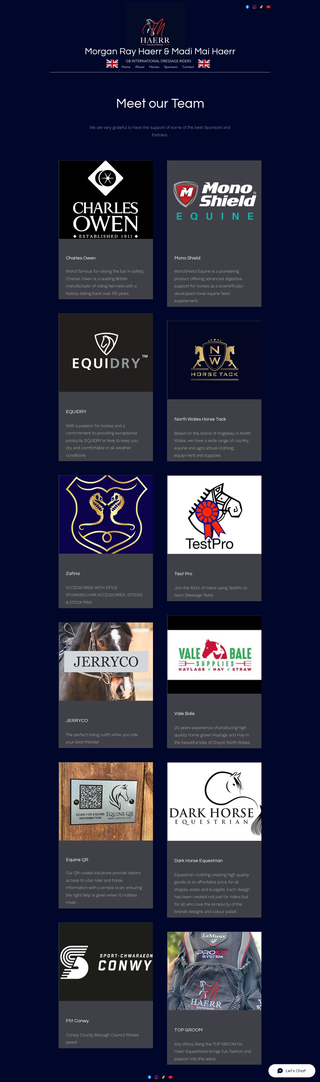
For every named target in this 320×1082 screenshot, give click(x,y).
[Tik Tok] (261, 6)
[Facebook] (247, 6)
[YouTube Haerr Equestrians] (268, 6)
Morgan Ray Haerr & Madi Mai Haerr (160, 51)
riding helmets (110, 285)
